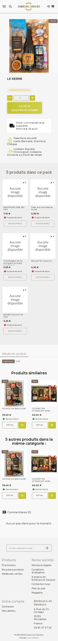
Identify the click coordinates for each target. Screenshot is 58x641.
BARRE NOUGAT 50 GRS (13, 316)
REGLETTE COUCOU (41, 261)
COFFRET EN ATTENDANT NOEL (41, 409)
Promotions (9, 565)
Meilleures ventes (12, 573)
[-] (10, 98)
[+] (32, 98)
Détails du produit (14, 353)
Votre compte (13, 601)
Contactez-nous (41, 584)
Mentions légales (41, 565)
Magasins (37, 592)
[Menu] (4, 6)
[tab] (14, 354)
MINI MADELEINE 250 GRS (14, 208)
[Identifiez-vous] (48, 6)
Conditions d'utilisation (38, 571)
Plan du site (38, 588)
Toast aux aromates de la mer (42, 208)
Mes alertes (8, 610)
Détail (10, 425)
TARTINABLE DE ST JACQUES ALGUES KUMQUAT (13, 263)
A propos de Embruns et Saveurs (43, 578)
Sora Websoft (33, 638)
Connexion (8, 606)
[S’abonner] (47, 548)
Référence (8, 361)
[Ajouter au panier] (22, 425)
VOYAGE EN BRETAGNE (14, 408)
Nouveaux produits (13, 569)
